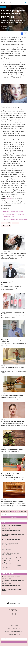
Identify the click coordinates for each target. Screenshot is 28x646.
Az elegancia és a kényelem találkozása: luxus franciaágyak (13, 535)
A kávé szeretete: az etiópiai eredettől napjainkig (11, 526)
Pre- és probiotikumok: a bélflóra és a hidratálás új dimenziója (12, 474)
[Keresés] (26, 2)
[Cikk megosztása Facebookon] (22, 33)
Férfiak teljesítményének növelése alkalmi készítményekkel (13, 281)
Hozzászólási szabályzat (14, 628)
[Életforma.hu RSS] (15, 614)
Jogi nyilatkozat (14, 625)
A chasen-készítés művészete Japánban (12, 449)
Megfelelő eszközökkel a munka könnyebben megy (12, 561)
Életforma (4, 28)
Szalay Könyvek (6, 225)
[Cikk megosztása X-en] (25, 33)
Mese (3, 223)
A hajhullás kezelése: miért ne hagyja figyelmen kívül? (11, 340)
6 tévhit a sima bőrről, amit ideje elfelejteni (13, 253)
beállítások (20, 631)
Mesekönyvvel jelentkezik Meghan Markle (15, 219)
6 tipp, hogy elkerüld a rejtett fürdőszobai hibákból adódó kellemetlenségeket (12, 552)
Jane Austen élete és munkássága (10, 543)
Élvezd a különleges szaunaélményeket (12, 501)
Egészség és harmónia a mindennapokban (13, 395)
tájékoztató (14, 631)
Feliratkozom (14, 517)
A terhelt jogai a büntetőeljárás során (11, 539)
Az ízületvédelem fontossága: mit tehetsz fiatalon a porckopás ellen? (13, 368)
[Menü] (1, 2)
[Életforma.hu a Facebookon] (12, 614)
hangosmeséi (8, 198)
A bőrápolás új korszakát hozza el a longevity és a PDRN (14, 312)
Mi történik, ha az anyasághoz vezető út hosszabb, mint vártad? (11, 547)
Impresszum (14, 617)
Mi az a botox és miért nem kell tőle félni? (13, 421)
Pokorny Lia (15, 223)
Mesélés (8, 223)
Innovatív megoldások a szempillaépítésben (12, 565)
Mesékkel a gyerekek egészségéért (13, 211)
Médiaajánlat (14, 622)
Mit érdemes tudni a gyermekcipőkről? (11, 530)
